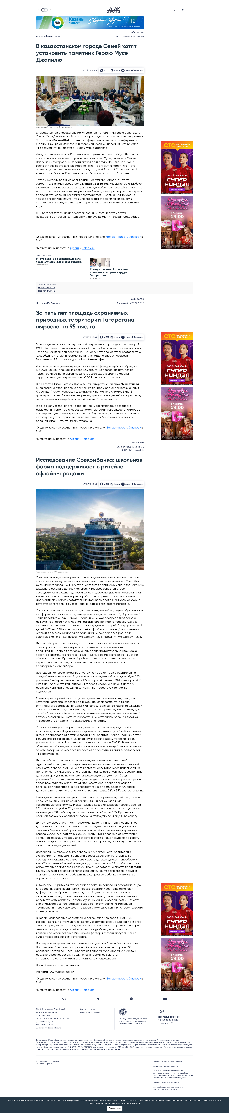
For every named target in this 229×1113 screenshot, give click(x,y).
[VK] (64, 999)
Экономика (137, 442)
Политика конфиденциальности (166, 1082)
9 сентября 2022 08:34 (130, 36)
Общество (137, 32)
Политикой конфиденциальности (125, 1103)
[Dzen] (131, 999)
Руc (38, 10)
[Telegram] (97, 998)
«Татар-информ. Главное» (123, 237)
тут (77, 965)
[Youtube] (165, 999)
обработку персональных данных (193, 1100)
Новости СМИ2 (46, 288)
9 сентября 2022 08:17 (130, 303)
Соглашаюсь (114, 1108)
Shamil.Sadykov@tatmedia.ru (165, 1089)
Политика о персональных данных (167, 1061)
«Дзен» (74, 248)
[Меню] (190, 10)
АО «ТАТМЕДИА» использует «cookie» (168, 1071)
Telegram (88, 248)
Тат (51, 10)
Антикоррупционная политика (165, 1066)
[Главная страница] (113, 10)
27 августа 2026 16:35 (130, 447)
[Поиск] (175, 10)
